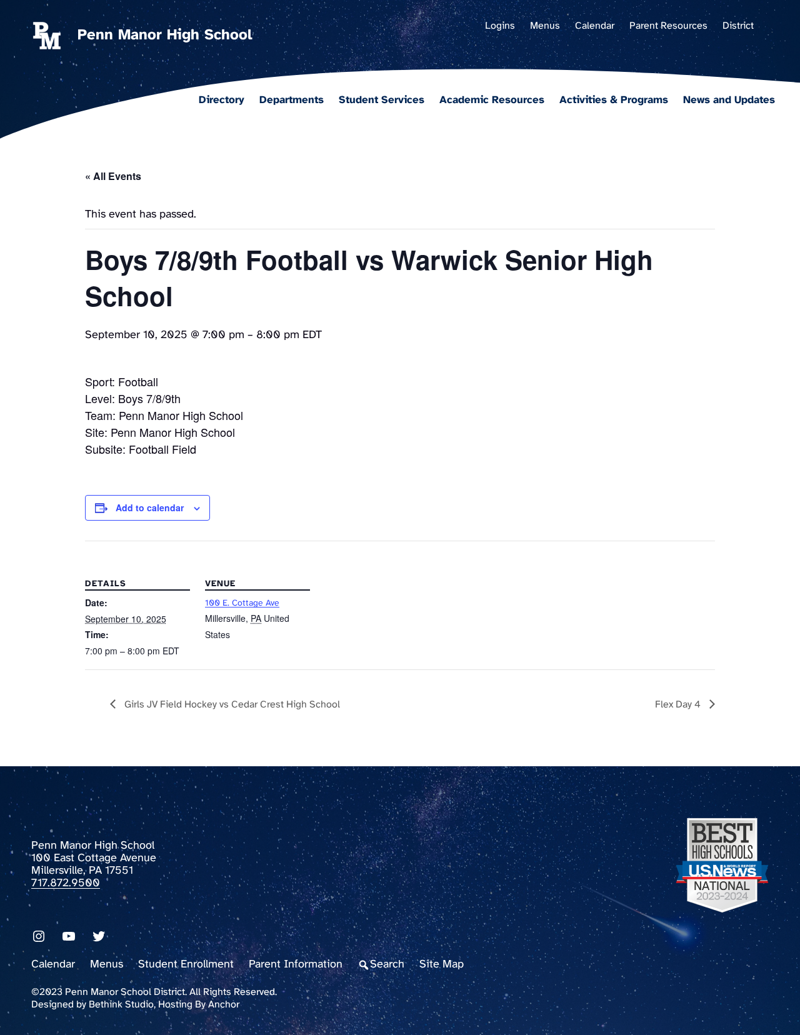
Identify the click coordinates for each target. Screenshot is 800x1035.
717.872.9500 (65, 883)
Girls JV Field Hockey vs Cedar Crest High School (231, 704)
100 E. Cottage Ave (242, 603)
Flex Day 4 (679, 704)
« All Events (113, 176)
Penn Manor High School (165, 35)
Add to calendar (150, 507)
